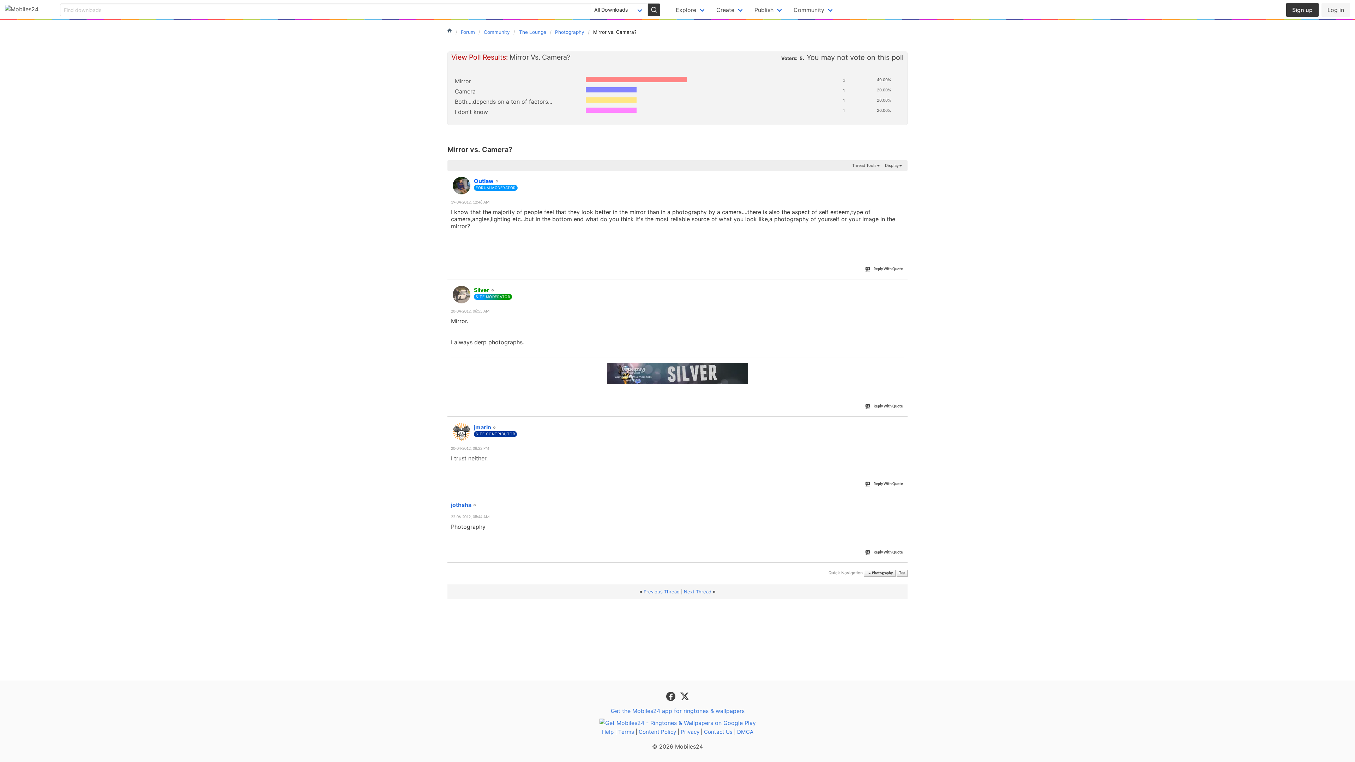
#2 (902, 286)
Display (892, 165)
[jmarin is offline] (461, 432)
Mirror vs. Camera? (479, 149)
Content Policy (657, 731)
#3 (902, 423)
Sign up (1302, 9)
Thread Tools (864, 165)
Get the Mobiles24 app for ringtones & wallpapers (678, 710)
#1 (902, 177)
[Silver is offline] (461, 294)
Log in (1335, 9)
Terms (626, 731)
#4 (902, 501)
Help (608, 731)
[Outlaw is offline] (461, 185)
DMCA (745, 731)
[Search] (654, 10)
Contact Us (718, 731)
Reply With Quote (888, 269)
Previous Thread (662, 591)
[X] (684, 696)
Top (902, 573)
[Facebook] (671, 696)
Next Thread (697, 591)
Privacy (690, 731)
